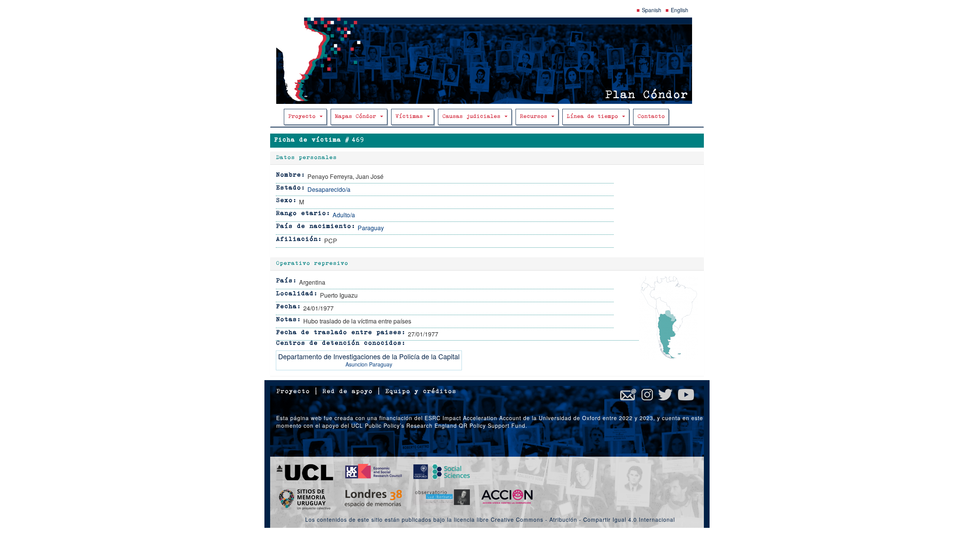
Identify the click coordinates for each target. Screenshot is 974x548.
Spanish (651, 10)
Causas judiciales (473, 116)
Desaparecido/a (328, 189)
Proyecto (303, 116)
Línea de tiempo (594, 116)
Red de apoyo (347, 391)
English (679, 10)
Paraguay (371, 227)
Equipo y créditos (420, 391)
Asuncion (356, 364)
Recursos (535, 116)
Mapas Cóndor (357, 116)
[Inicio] (487, 61)
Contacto (651, 116)
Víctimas (410, 116)
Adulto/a (344, 214)
